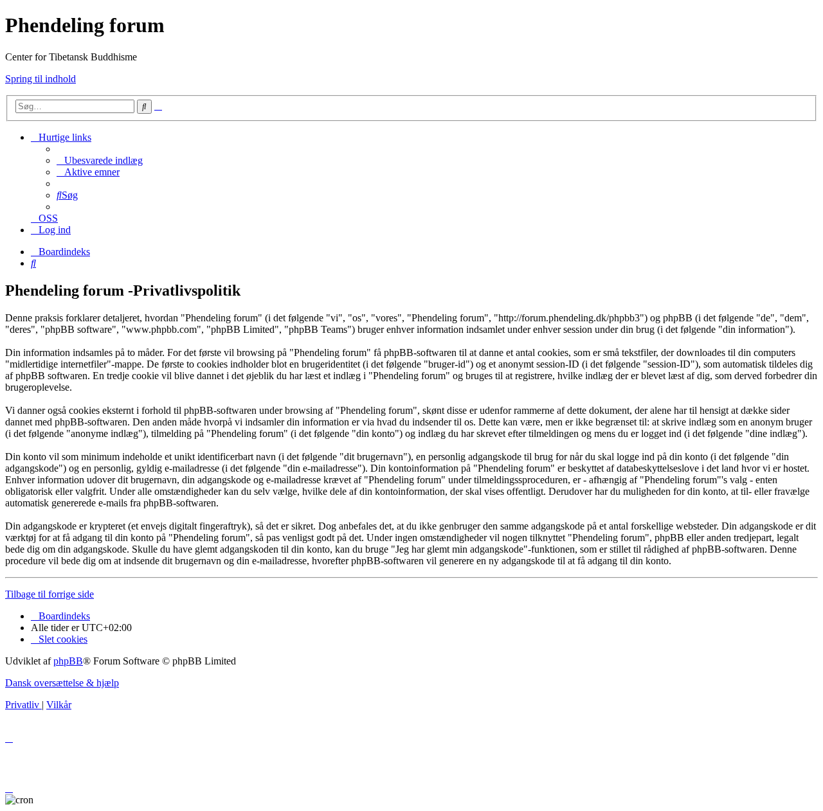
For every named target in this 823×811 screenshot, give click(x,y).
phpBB (68, 660)
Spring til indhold (40, 78)
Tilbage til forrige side (49, 594)
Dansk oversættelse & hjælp (62, 682)
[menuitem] (100, 160)
